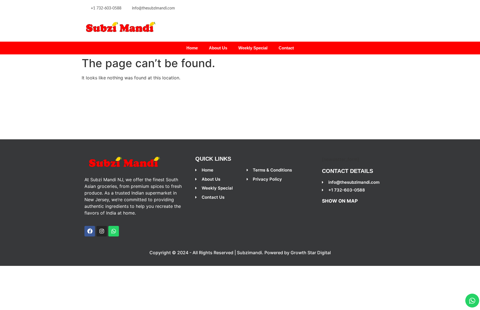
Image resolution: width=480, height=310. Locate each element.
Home (192, 48)
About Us (218, 48)
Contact (286, 48)
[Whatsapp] (472, 301)
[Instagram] (101, 231)
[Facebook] (89, 231)
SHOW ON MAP (340, 201)
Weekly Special (253, 48)
